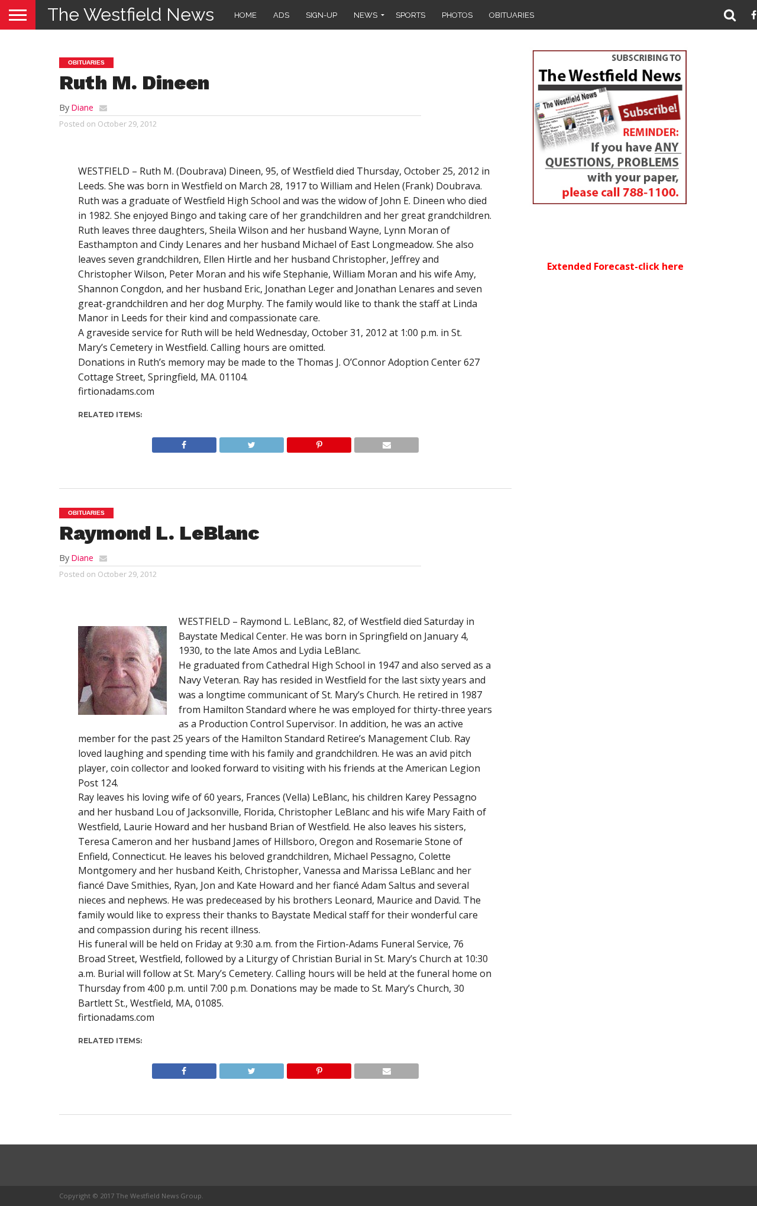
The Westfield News (130, 14)
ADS (281, 15)
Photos (457, 15)
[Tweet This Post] (251, 442)
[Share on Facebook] (184, 442)
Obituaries (511, 15)
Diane (82, 107)
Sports (410, 15)
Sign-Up (321, 15)
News (365, 15)
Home (245, 15)
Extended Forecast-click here (615, 266)
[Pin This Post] (318, 442)
